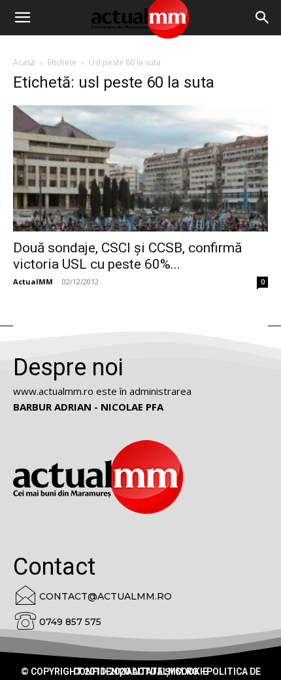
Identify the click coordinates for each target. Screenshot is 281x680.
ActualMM (33, 281)
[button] (262, 17)
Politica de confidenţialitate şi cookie (167, 671)
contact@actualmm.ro (105, 596)
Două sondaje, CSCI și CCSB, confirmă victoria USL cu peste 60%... (127, 256)
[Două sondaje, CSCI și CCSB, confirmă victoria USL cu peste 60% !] (140, 168)
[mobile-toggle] (22, 17)
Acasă (24, 62)
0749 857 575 (70, 622)
